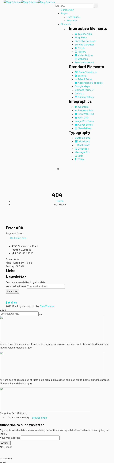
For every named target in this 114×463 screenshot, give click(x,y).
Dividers (79, 93)
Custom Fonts (82, 137)
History (81, 51)
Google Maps (82, 86)
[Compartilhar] (7, 458)
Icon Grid (82, 117)
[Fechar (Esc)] (10, 458)
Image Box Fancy (84, 121)
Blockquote (83, 144)
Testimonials (84, 33)
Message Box (82, 152)
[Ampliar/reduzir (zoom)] (1, 458)
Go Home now (18, 237)
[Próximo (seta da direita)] (4, 462)
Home (60, 200)
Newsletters (84, 128)
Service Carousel (84, 44)
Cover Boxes (85, 124)
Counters (82, 106)
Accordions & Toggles (90, 82)
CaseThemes (47, 306)
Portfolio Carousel (85, 41)
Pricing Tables (85, 97)
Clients (81, 48)
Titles (80, 159)
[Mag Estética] (12, 1)
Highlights (84, 141)
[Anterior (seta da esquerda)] (1, 462)
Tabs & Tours (84, 79)
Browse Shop (39, 417)
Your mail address (16, 286)
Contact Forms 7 (84, 89)
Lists (80, 155)
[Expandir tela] (4, 458)
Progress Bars (85, 110)
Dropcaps (83, 148)
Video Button (85, 55)
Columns (82, 58)
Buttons (81, 75)
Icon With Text (85, 113)
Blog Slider (81, 37)
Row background (84, 62)
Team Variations (87, 72)
